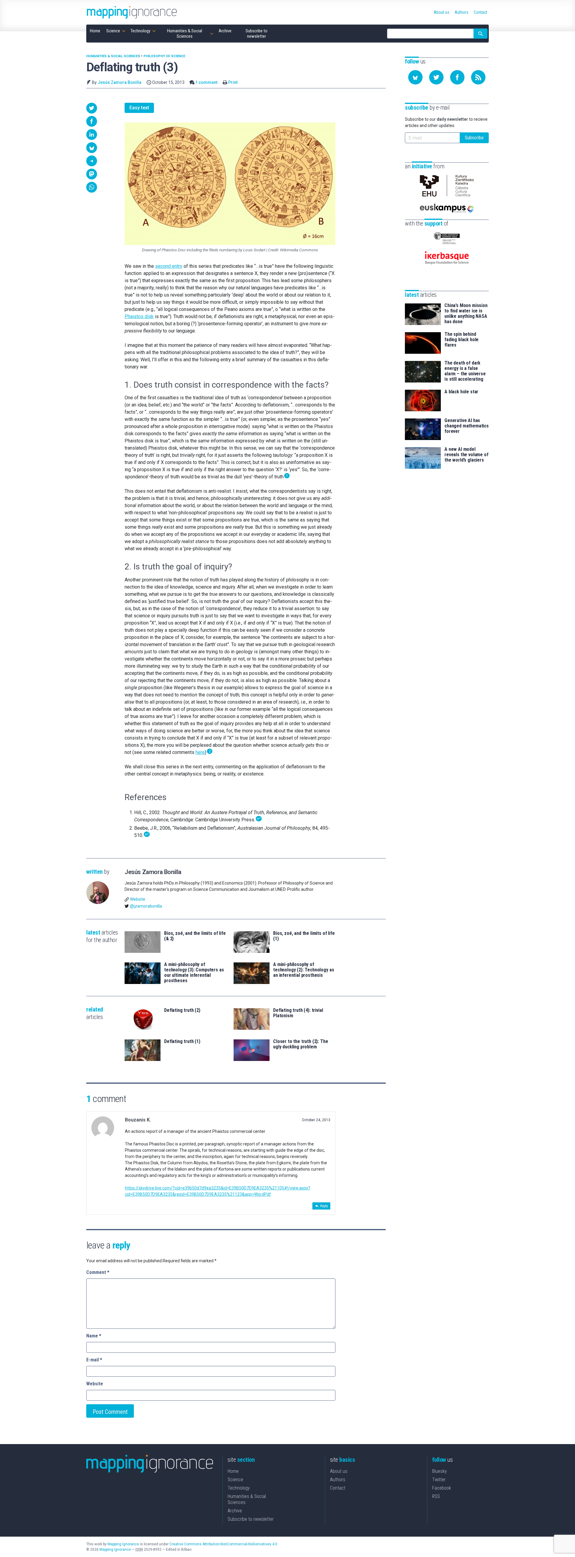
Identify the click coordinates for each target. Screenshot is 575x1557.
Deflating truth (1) (182, 1041)
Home (233, 1471)
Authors (337, 1479)
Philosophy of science (164, 56)
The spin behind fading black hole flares (461, 340)
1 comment (206, 82)
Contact (337, 1488)
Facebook (441, 1488)
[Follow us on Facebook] (457, 77)
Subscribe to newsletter (251, 1519)
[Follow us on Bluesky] (415, 77)
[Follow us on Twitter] (436, 77)
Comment (97, 1272)
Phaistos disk (139, 316)
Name (93, 1336)
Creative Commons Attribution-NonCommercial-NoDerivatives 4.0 (223, 1544)
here (200, 752)
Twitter (439, 1479)
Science (235, 1479)
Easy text (139, 108)
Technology (239, 1488)
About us (338, 1471)
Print (232, 82)
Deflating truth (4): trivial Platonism (298, 1013)
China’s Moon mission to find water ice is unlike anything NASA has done (466, 313)
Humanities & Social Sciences (113, 56)
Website (137, 899)
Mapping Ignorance (123, 1544)
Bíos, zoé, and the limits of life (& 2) (195, 936)
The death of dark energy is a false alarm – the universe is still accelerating (465, 371)
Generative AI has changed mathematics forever (466, 426)
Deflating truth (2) (182, 1010)
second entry (168, 266)
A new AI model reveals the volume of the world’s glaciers (466, 455)
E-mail (94, 1360)
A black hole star (461, 391)
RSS (436, 1496)
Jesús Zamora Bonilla (119, 82)
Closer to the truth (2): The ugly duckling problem (300, 1044)
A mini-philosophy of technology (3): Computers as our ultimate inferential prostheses (194, 972)
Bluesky (439, 1471)
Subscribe (474, 137)
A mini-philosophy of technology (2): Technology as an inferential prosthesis (303, 970)
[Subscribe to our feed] (478, 77)
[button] (91, 108)
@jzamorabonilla (146, 906)
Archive (235, 1511)
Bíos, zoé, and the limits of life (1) (304, 936)
